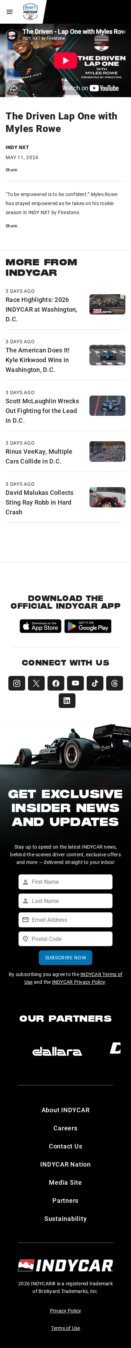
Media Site (65, 1182)
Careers (65, 1128)
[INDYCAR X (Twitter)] (36, 683)
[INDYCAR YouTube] (75, 683)
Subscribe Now (65, 957)
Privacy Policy (65, 1310)
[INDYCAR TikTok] (95, 683)
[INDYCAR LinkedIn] (67, 700)
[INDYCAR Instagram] (16, 683)
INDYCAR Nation (65, 1164)
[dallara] (57, 1051)
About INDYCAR (66, 1110)
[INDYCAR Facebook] (56, 683)
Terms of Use (65, 1328)
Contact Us (65, 1146)
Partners (65, 1200)
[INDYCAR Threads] (114, 683)
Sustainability (65, 1218)
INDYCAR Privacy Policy (78, 982)
